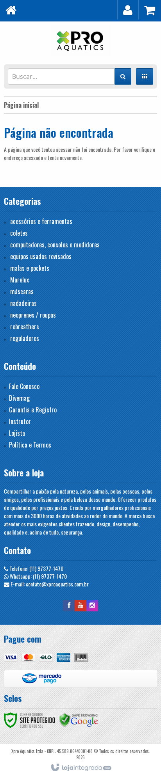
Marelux (19, 279)
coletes (19, 233)
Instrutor (20, 421)
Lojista (17, 433)
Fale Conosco (24, 386)
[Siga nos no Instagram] (92, 605)
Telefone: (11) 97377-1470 (35, 568)
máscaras (22, 291)
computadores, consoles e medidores (55, 244)
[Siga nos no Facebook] (69, 605)
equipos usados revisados (41, 256)
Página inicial (21, 105)
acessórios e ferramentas (41, 221)
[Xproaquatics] (80, 41)
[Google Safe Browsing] (78, 719)
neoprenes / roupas (33, 315)
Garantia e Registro (33, 409)
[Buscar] (122, 76)
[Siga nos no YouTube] (80, 605)
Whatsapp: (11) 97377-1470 (38, 576)
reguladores (24, 338)
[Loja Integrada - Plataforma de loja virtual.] (80, 767)
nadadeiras (23, 303)
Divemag (19, 398)
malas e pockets (29, 268)
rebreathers (24, 326)
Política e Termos (30, 444)
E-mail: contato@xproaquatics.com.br (49, 584)
